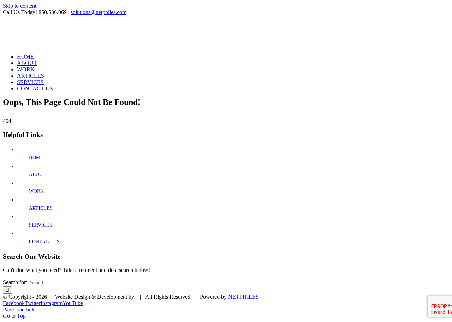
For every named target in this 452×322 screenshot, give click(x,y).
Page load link (19, 309)
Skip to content (19, 6)
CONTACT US (44, 241)
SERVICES (40, 225)
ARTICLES (41, 208)
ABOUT (37, 174)
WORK (36, 191)
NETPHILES (243, 297)
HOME (36, 157)
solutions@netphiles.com (98, 12)
